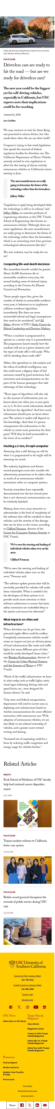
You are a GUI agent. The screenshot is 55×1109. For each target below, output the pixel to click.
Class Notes (33, 1023)
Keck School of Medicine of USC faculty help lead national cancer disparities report (27, 784)
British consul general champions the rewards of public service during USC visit (25, 902)
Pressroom (8, 1079)
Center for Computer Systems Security (25, 533)
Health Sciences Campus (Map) (28, 985)
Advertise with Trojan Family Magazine (38, 1049)
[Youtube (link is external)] (36, 1007)
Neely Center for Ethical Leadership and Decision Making (27, 327)
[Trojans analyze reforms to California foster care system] (28, 870)
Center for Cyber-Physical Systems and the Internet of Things (25, 664)
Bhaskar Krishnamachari (22, 658)
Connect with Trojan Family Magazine (38, 1034)
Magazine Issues (36, 1028)
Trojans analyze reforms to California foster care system (25, 843)
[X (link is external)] (29, 1105)
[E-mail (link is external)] (45, 1105)
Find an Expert (10, 1062)
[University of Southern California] (27, 964)
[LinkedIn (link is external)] (37, 1105)
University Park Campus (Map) (27, 976)
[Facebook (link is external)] (10, 1007)
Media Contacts (11, 1067)
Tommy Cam (27, 994)
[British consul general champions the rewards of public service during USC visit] (28, 931)
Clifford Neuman (16, 529)
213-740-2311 (27, 979)
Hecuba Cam (27, 999)
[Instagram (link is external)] (27, 1007)
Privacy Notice (27, 1086)
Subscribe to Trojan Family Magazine (38, 1042)
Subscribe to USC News (14, 1021)
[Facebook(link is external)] (22, 1105)
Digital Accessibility (27, 1096)
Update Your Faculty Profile (13, 1073)
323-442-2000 (27, 989)
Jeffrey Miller (11, 213)
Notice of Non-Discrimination (27, 1091)
